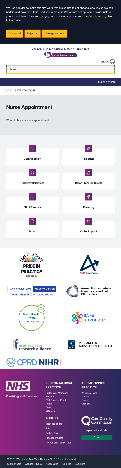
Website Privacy (33, 463)
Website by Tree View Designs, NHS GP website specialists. (48, 459)
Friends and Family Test (58, 442)
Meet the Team (54, 423)
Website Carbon (44, 288)
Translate (103, 61)
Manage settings (54, 33)
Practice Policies (54, 437)
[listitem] (32, 155)
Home (9, 90)
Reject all (32, 33)
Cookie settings (97, 16)
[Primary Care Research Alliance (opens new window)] (31, 344)
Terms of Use (14, 463)
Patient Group (53, 433)
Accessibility (52, 463)
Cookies (66, 463)
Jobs (48, 428)
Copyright (80, 463)
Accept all (15, 33)
